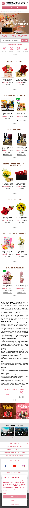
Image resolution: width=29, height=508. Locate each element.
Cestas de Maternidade (14, 268)
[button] (13, 33)
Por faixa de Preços (25, 52)
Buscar (24, 40)
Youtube (14, 466)
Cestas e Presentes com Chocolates (13, 164)
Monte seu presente (4, 52)
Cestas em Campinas (19, 433)
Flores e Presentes (14, 200)
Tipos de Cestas (18, 52)
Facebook (5, 466)
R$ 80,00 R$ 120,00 (21, 397)
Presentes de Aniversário (14, 234)
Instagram (23, 466)
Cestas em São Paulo (7, 433)
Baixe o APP (14, 8)
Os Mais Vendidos (14, 61)
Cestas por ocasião (11, 52)
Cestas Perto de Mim (14, 425)
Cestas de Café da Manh (14, 96)
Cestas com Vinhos (14, 130)
